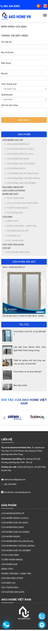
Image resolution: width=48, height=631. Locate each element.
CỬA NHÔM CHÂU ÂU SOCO (20, 154)
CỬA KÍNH (7, 217)
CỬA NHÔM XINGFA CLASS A (20, 149)
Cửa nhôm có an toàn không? (28, 372)
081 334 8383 (11, 6)
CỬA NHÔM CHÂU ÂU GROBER (21, 183)
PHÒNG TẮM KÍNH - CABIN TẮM (21, 226)
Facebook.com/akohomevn (17, 492)
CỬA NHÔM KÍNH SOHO (18, 159)
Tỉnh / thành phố (8, 84)
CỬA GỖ (6, 248)
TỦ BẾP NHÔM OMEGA (17, 208)
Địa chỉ (4, 74)
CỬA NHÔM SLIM (15, 213)
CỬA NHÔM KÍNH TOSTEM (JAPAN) (23, 178)
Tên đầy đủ (6, 42)
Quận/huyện (7, 95)
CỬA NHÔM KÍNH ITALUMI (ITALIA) (23, 173)
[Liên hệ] (6, 624)
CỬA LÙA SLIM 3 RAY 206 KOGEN (22, 203)
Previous (4, 417)
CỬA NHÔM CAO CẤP (12, 140)
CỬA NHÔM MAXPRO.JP (18, 144)
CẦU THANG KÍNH (15, 240)
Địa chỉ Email (7, 52)
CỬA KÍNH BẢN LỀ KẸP (18, 231)
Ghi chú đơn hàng (9, 105)
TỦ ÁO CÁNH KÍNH (15, 198)
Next (43, 417)
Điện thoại (6, 63)
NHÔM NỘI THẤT (10, 194)
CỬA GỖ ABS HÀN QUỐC (18, 252)
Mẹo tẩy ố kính (20, 385)
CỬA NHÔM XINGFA (16, 168)
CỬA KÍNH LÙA (14, 236)
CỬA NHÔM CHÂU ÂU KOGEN (21, 164)
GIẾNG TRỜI (12, 221)
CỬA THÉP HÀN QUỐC (13, 245)
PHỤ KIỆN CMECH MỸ (12, 187)
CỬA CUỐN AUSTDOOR (13, 191)
